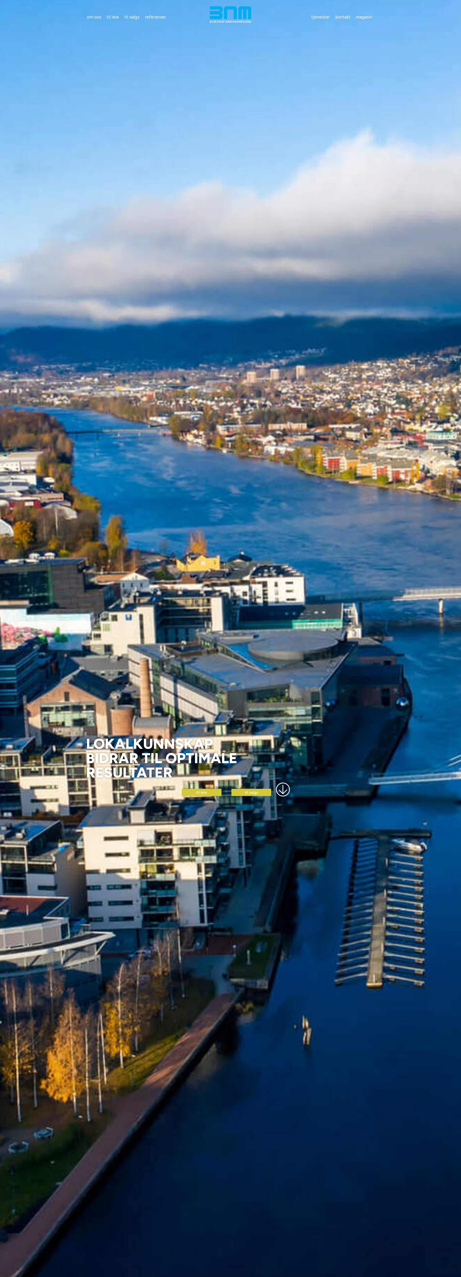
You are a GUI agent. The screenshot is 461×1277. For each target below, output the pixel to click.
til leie (201, 792)
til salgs (251, 792)
